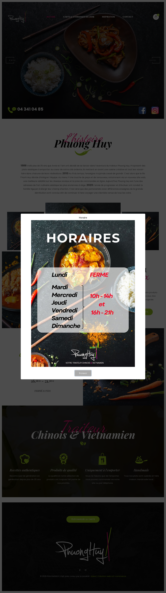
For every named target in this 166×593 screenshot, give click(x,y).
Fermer (83, 373)
